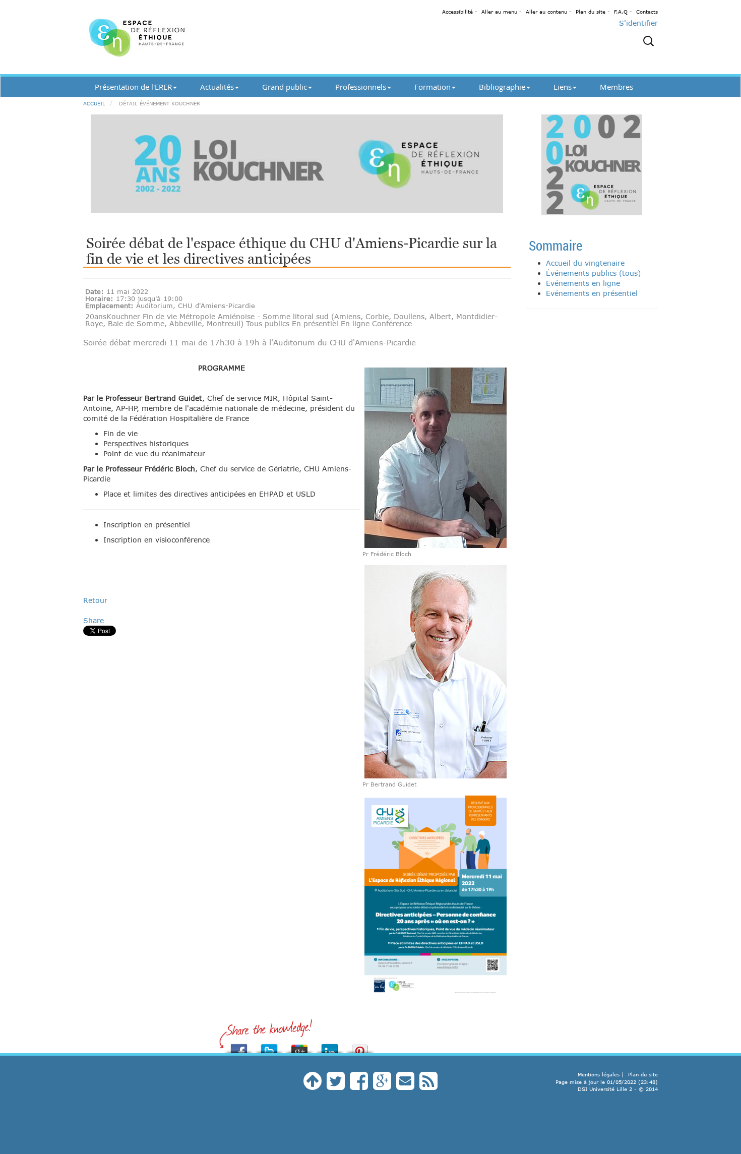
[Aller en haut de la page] (312, 1085)
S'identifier (638, 23)
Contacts (647, 12)
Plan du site (590, 12)
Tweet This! (269, 1046)
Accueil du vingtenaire (585, 263)
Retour (95, 600)
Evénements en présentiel (592, 293)
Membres (616, 87)
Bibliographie (502, 87)
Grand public (284, 87)
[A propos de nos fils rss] (428, 1085)
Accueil (94, 103)
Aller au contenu (546, 12)
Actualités (217, 87)
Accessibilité (457, 12)
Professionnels (360, 87)
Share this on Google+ (299, 1046)
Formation (432, 87)
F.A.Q (621, 12)
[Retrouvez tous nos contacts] (405, 1085)
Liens (562, 87)
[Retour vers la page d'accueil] (174, 37)
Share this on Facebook (239, 1046)
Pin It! (360, 1046)
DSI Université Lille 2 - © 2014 (618, 1089)
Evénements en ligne (583, 283)
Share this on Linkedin (330, 1046)
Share (93, 620)
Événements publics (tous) (593, 273)
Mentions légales (599, 1074)
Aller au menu (499, 12)
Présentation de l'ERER (133, 87)
